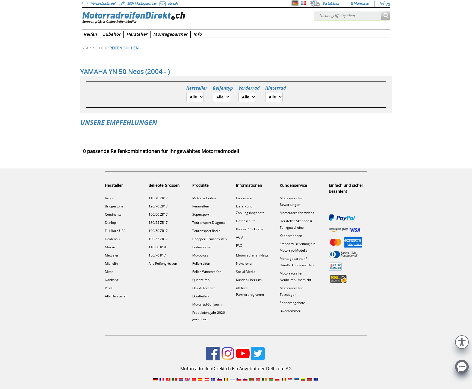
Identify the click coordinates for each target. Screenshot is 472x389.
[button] (462, 341)
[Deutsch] (295, 3)
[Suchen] (385, 15)
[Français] (303, 3)
